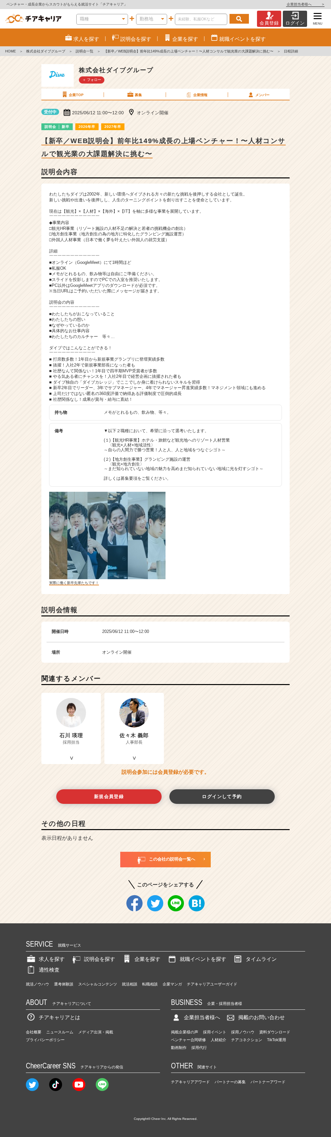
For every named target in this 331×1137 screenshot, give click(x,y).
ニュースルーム (59, 1032)
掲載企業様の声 (184, 1032)
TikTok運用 (276, 1040)
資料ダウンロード (274, 1032)
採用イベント (214, 1032)
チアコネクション (246, 1040)
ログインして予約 (222, 796)
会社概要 (33, 1032)
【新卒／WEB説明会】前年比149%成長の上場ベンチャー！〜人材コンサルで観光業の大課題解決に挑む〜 (188, 51)
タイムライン (261, 959)
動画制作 (179, 1047)
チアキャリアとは (59, 1017)
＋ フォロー (91, 80)
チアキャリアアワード (190, 1082)
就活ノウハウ (37, 984)
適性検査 (49, 970)
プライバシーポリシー (45, 1040)
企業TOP (76, 95)
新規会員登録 (109, 796)
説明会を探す (99, 959)
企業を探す (147, 959)
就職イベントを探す (203, 959)
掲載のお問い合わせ (261, 1017)
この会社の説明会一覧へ (172, 859)
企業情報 (200, 95)
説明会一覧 (84, 51)
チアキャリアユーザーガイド (212, 984)
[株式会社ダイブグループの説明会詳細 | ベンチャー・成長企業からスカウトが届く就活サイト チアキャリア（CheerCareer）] (33, 18)
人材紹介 (218, 1040)
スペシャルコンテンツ (97, 984)
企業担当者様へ (305, 4)
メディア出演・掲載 (95, 1032)
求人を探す (52, 959)
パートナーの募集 (230, 1082)
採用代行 (199, 1047)
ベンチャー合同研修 (188, 1040)
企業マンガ (172, 984)
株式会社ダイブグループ (45, 51)
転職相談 (150, 984)
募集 (138, 95)
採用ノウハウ (242, 1032)
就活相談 (129, 984)
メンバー (262, 95)
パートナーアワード (268, 1082)
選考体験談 (63, 984)
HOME (10, 51)
